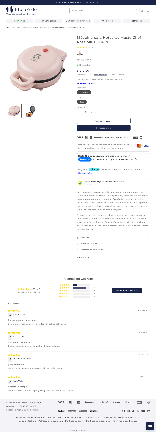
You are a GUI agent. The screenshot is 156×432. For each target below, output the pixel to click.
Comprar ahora (104, 128)
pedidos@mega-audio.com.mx (22, 410)
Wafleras (34, 27)
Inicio (8, 27)
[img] (14, 310)
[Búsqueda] (137, 10)
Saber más (88, 184)
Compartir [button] (84, 257)
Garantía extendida (128, 417)
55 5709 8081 (34, 403)
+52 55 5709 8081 (27, 406)
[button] (147, 10)
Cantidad (81, 107)
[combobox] (105, 10)
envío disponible (100, 75)
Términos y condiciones (125, 421)
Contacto (20, 417)
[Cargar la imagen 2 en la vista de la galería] (30, 110)
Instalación (110, 417)
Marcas (51, 417)
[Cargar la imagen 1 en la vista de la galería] (14, 110)
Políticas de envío (74, 421)
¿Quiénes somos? (36, 417)
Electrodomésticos (20, 27)
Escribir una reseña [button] (127, 290)
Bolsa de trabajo (27, 421)
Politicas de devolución (50, 421)
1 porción (83, 92)
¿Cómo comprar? (93, 417)
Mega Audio (81, 431)
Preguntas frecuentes (69, 417)
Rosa (81, 102)
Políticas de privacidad (98, 421)
